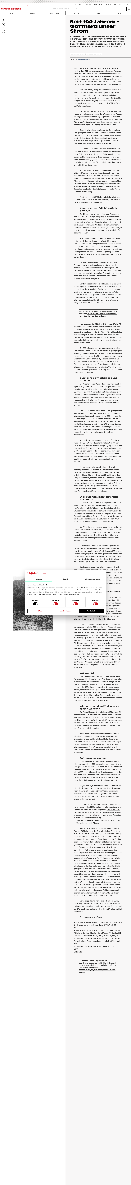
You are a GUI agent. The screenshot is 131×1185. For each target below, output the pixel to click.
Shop (120, 13)
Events (76, 13)
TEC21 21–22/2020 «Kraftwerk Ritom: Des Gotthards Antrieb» (98, 315)
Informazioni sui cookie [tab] (92, 579)
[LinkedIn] (3, 24)
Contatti (127, 5)
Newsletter (98, 5)
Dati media (108, 5)
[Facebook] (3, 21)
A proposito (79, 5)
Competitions (54, 13)
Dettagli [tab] (65, 579)
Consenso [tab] (39, 579)
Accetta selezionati (65, 611)
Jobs (98, 13)
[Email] (3, 28)
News (11, 13)
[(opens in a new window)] (3, 31)
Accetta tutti (91, 611)
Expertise (89, 5)
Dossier (32, 13)
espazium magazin (77, 54)
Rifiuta (40, 611)
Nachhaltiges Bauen (94, 54)
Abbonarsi (117, 5)
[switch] (55, 603)
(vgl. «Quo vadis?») (90, 791)
